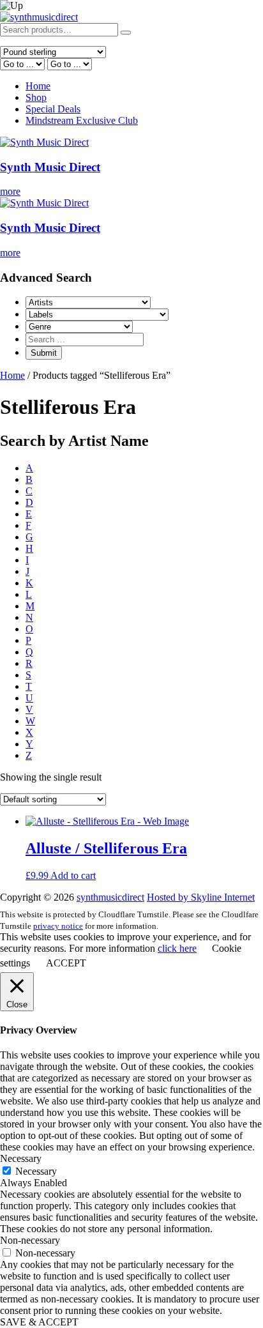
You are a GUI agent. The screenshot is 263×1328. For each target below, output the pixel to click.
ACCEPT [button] (66, 963)
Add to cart (73, 875)
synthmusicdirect (110, 897)
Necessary (36, 1171)
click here (177, 948)
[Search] (126, 32)
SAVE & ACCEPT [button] (39, 1322)
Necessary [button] (20, 1158)
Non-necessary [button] (30, 1240)
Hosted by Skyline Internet (201, 897)
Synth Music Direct (50, 167)
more (10, 191)
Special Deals (53, 108)
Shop (36, 97)
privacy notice (58, 926)
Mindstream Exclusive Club (82, 120)
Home (38, 85)
